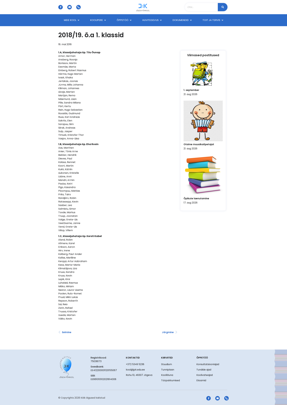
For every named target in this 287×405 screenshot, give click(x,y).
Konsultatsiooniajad (207, 364)
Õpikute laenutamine (196, 198)
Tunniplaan (167, 369)
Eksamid (201, 380)
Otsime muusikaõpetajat (199, 144)
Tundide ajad (203, 369)
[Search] (223, 7)
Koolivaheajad (204, 375)
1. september (191, 90)
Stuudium (166, 364)
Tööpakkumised (170, 380)
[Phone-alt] (78, 7)
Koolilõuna (167, 375)
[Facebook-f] (60, 7)
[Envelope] (69, 7)
